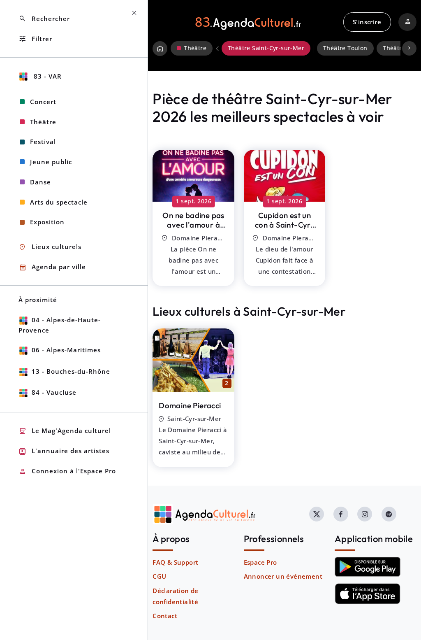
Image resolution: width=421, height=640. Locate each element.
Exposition (47, 222)
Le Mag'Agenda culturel (65, 431)
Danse (40, 182)
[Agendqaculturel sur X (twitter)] (316, 514)
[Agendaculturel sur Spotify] (389, 514)
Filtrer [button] (35, 39)
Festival (43, 141)
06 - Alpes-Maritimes (66, 350)
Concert (43, 102)
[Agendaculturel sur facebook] (340, 514)
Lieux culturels (50, 247)
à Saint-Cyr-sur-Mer (193, 229)
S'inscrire (367, 22)
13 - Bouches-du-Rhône (71, 371)
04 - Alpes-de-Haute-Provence (60, 325)
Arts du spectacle (59, 202)
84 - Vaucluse (54, 392)
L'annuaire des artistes (64, 451)
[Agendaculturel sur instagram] (364, 514)
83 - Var (47, 76)
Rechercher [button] (44, 18)
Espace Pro (260, 562)
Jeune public (51, 162)
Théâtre (43, 122)
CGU (159, 576)
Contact (165, 616)
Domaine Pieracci (190, 405)
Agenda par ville (52, 267)
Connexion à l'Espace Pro (67, 471)
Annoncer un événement (283, 576)
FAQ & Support (175, 562)
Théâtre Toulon (345, 48)
